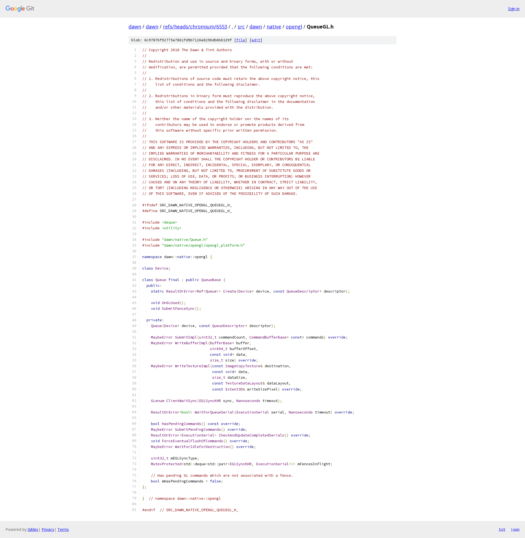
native (274, 26)
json (515, 529)
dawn (135, 26)
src (241, 26)
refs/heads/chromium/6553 (195, 26)
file (240, 40)
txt (502, 529)
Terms (63, 529)
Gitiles (33, 529)
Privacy (48, 529)
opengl (294, 26)
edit (256, 40)
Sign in (514, 8)
